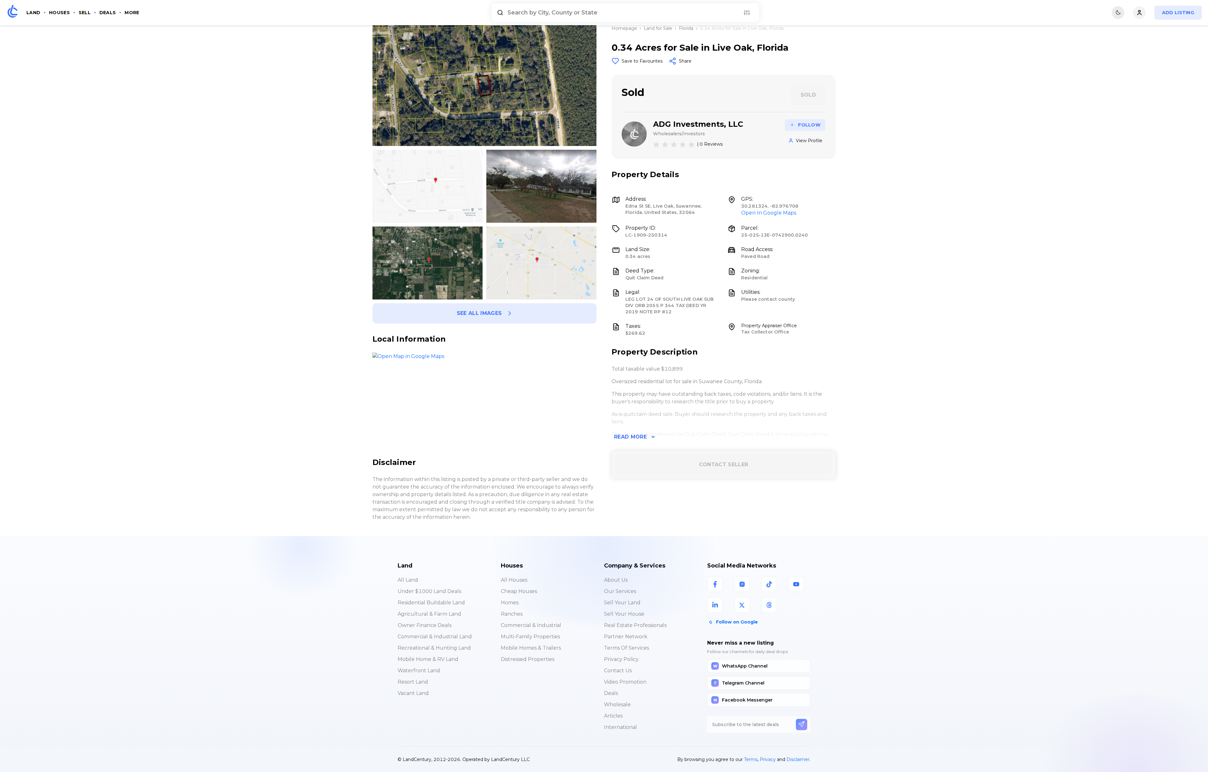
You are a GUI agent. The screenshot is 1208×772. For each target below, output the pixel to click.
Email (498, 483)
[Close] (718, 446)
